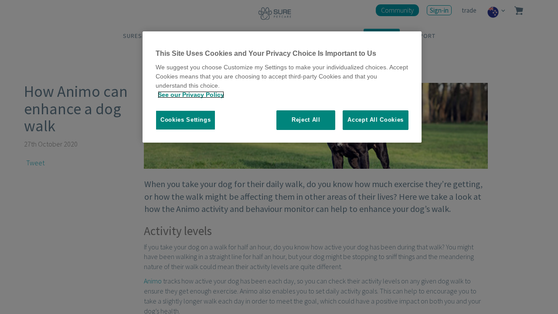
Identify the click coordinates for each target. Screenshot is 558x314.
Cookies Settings (185, 119)
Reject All (306, 119)
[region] (282, 87)
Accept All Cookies (375, 119)
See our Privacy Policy (191, 94)
